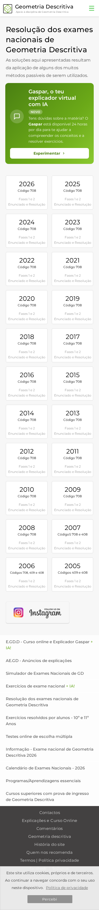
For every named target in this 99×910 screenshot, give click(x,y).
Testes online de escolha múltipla (39, 736)
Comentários (49, 828)
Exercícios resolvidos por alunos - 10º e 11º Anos (47, 720)
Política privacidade (59, 860)
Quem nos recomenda (49, 852)
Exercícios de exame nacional (40, 686)
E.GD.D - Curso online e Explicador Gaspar (49, 644)
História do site (49, 844)
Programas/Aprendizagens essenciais (43, 780)
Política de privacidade (67, 887)
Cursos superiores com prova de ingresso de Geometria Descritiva (47, 796)
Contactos (49, 812)
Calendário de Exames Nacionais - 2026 (45, 767)
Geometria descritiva (49, 836)
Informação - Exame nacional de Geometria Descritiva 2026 (49, 752)
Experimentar (47, 153)
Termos (27, 860)
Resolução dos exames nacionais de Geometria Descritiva (42, 701)
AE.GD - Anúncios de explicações (39, 660)
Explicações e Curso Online (49, 820)
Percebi (50, 899)
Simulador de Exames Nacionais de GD (45, 673)
